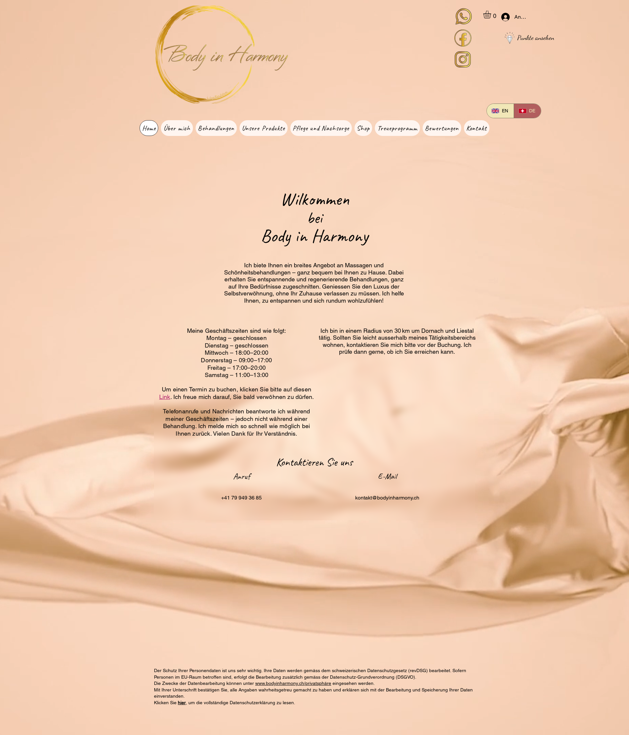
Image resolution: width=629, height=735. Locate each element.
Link (164, 396)
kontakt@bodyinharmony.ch (387, 498)
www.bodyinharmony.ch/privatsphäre (293, 683)
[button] (491, 14)
